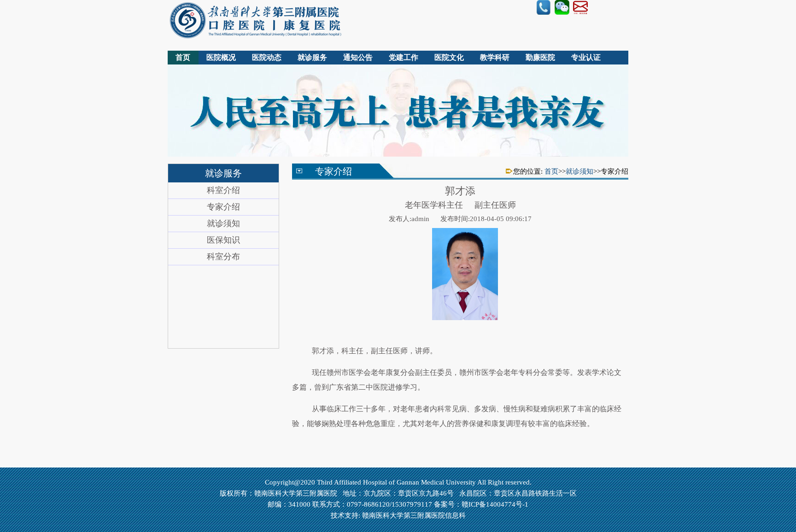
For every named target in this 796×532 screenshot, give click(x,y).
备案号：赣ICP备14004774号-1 (481, 504)
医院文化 (449, 57)
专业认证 (586, 57)
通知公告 (358, 57)
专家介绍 (223, 206)
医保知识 (223, 240)
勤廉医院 (540, 57)
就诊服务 (312, 57)
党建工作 (403, 57)
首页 (183, 57)
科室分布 (223, 256)
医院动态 (266, 57)
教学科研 (494, 57)
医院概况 (221, 57)
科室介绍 (223, 190)
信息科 (455, 515)
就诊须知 (223, 223)
